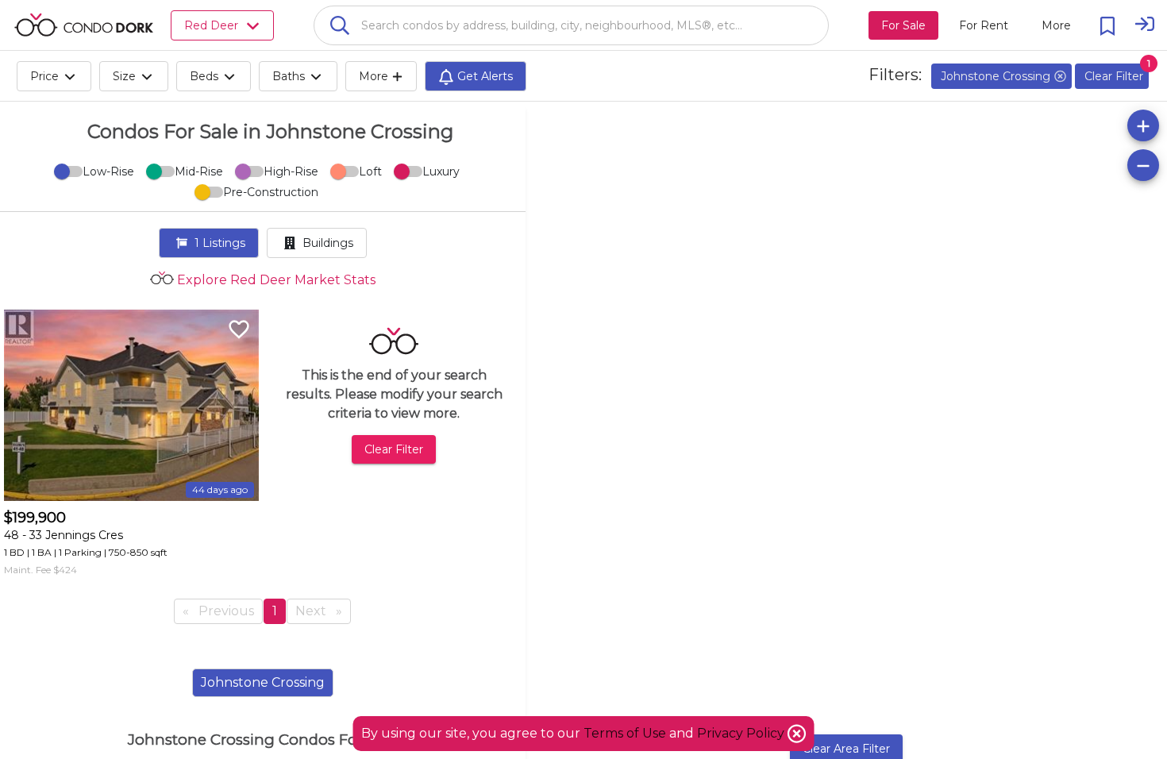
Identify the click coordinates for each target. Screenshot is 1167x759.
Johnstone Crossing (263, 682)
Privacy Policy (742, 733)
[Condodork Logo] (84, 25)
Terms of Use (625, 733)
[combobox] (571, 25)
